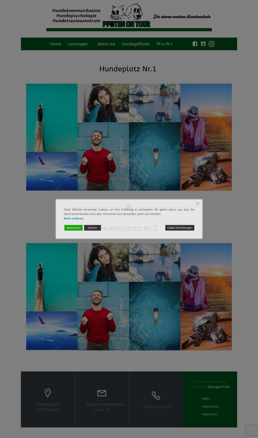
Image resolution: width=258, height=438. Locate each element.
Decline (92, 227)
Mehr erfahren (73, 218)
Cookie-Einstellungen (179, 227)
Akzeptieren (74, 227)
